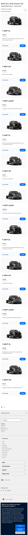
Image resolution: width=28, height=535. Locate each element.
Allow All (20, 525)
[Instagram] (8, 490)
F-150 (2, 431)
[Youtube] (6, 490)
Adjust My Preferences (20, 532)
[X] (3, 490)
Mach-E (3, 425)
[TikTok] (10, 490)
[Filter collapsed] (25, 10)
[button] (14, 462)
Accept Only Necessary (20, 529)
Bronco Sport (4, 428)
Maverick (3, 430)
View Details (5, 45)
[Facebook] (1, 490)
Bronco (3, 427)
